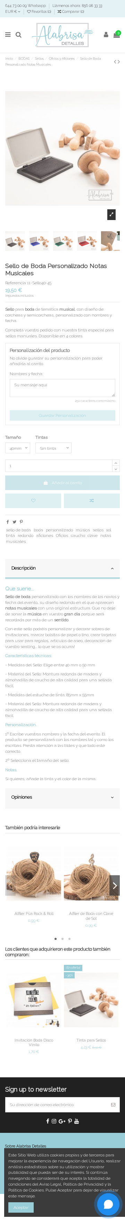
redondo (25, 535)
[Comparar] (34, 906)
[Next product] (119, 61)
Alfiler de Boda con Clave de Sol (91, 915)
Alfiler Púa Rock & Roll (34, 913)
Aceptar (21, 1207)
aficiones (44, 535)
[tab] (62, 569)
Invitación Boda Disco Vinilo (34, 1042)
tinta (10, 535)
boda (38, 530)
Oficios (62, 535)
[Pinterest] (21, 522)
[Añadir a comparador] (92, 501)
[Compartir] (8, 522)
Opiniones (21, 797)
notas (105, 535)
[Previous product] (116, 61)
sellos (98, 530)
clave (93, 535)
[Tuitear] (14, 522)
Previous (10, 885)
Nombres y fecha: (26, 373)
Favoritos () (41, 11)
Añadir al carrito (67, 482)
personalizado (59, 530)
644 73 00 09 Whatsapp (26, 5)
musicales (16, 541)
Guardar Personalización (62, 415)
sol (108, 530)
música (83, 530)
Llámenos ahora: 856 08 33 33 (77, 5)
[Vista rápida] (42, 906)
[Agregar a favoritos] (33, 501)
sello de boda (18, 530)
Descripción (23, 568)
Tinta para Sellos (91, 1040)
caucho (78, 535)
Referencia (15, 282)
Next (114, 885)
